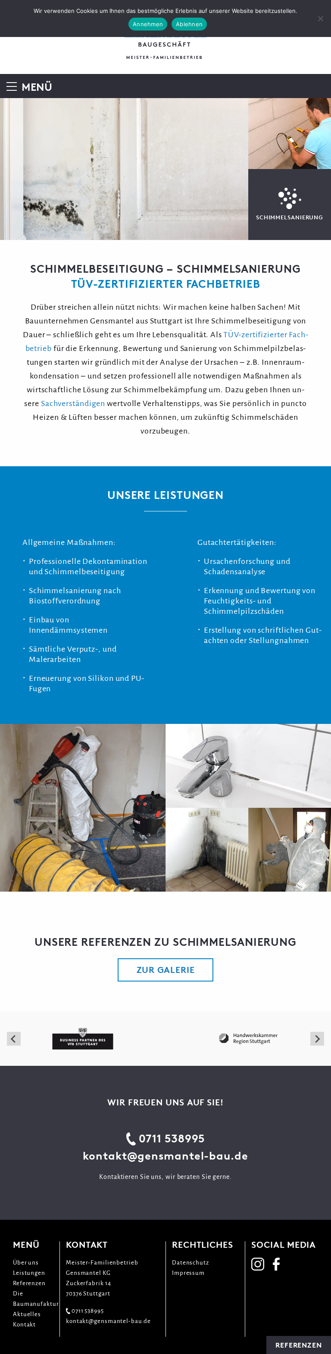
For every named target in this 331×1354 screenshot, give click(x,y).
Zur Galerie (166, 970)
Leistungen (29, 1273)
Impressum (188, 1273)
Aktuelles (27, 1314)
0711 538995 (172, 1138)
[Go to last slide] (14, 1039)
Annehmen (148, 24)
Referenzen (29, 1283)
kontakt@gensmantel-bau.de (165, 1156)
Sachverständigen (73, 403)
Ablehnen (189, 24)
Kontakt (24, 1324)
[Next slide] (317, 1039)
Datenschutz (190, 1262)
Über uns (26, 1262)
